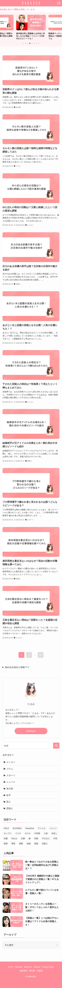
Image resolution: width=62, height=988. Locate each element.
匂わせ (14, 838)
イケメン (53, 828)
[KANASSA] (30, 3)
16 (40, 654)
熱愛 (21, 843)
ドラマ (18, 833)
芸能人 (9, 808)
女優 (23, 838)
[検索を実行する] (56, 746)
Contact (31, 730)
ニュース (10, 781)
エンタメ (10, 762)
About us (28, 966)
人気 (46, 833)
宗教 (36, 838)
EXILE (6, 828)
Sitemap (18, 966)
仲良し (54, 833)
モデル (28, 833)
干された (46, 838)
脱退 (36, 843)
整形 (13, 843)
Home (10, 966)
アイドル (41, 828)
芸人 (8, 801)
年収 (55, 838)
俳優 (6, 838)
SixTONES (17, 828)
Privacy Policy (48, 966)
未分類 (9, 788)
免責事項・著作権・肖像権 (31, 970)
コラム (9, 768)
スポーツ (10, 775)
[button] (23, 43)
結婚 (29, 843)
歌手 (8, 795)
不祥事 (37, 833)
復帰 (6, 843)
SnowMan (29, 828)
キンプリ (7, 833)
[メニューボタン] (59, 3)
